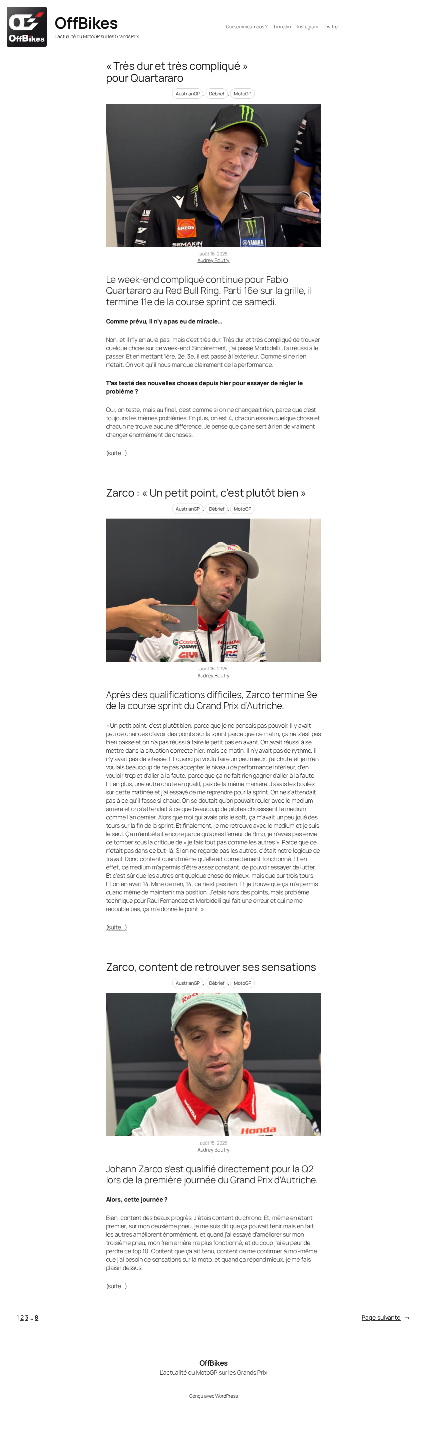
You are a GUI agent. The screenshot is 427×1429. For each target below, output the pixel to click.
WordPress (226, 1396)
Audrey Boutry (213, 260)
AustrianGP (187, 93)
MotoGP (242, 93)
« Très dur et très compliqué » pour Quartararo (177, 72)
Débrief (216, 93)
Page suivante (386, 1317)
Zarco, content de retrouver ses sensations (211, 967)
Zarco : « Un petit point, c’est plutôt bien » (206, 493)
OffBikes (86, 22)
